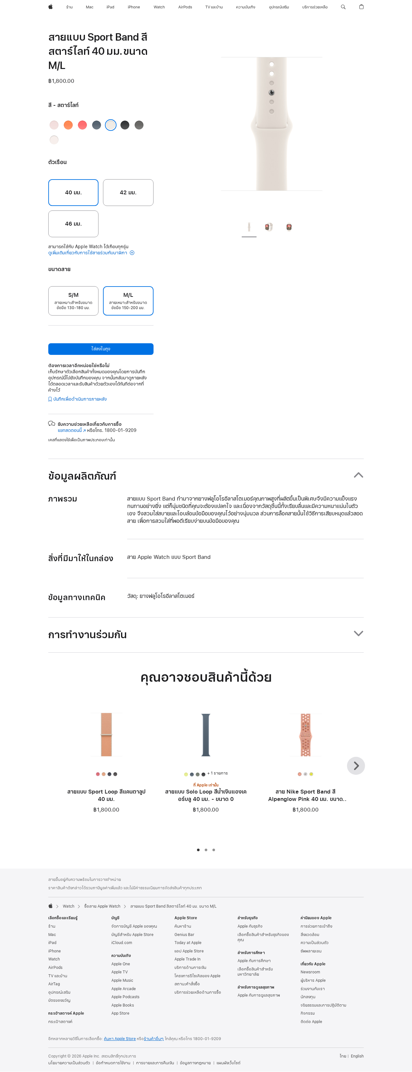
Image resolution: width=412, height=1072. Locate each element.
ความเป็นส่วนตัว (315, 943)
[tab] (249, 227)
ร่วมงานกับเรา (313, 989)
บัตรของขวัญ (59, 1000)
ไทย (343, 1056)
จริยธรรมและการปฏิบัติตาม (323, 1005)
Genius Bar (184, 935)
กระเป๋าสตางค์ (60, 1022)
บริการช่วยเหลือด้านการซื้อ (197, 992)
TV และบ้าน (57, 976)
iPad (52, 943)
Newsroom (310, 972)
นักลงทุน (308, 997)
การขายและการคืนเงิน (155, 1063)
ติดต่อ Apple (311, 1022)
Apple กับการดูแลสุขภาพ (259, 995)
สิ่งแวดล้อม (310, 935)
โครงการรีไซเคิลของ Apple (197, 976)
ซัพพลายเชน (311, 951)
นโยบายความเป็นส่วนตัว (69, 1063)
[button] (343, 7)
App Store (120, 1013)
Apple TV (119, 972)
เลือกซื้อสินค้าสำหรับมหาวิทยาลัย (255, 971)
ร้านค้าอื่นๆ (154, 1039)
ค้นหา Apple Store (120, 1039)
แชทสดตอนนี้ (72, 430)
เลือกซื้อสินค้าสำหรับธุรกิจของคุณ (263, 937)
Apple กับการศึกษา (254, 961)
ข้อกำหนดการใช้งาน (113, 1063)
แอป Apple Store (189, 951)
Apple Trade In (187, 959)
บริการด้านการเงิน (190, 967)
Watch (68, 906)
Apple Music (122, 980)
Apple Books (122, 1005)
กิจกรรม (308, 1013)
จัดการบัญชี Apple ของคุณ (134, 926)
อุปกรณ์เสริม (59, 992)
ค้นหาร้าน (182, 926)
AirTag (54, 984)
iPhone (54, 951)
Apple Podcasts (125, 997)
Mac (52, 935)
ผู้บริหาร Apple (313, 980)
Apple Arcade (123, 989)
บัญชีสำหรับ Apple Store (132, 935)
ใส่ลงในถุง (100, 349)
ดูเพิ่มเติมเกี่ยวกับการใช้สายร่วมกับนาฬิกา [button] (88, 252)
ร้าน (51, 926)
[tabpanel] (272, 122)
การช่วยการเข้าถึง (316, 926)
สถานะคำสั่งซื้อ (187, 984)
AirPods (55, 967)
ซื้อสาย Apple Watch (102, 906)
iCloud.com (121, 943)
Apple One (120, 964)
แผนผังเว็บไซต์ (228, 1063)
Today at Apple (187, 943)
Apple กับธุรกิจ (250, 926)
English (357, 1056)
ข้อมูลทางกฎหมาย (195, 1063)
